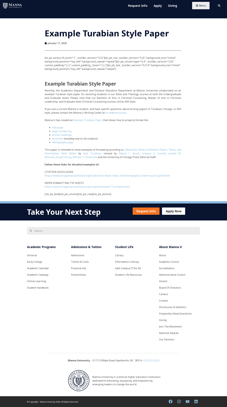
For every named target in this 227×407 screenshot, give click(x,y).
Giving (172, 6)
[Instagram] (179, 401)
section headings (62, 135)
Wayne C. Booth (129, 153)
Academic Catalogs (37, 274)
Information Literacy (127, 261)
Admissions (77, 255)
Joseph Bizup (63, 157)
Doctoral (32, 255)
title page (57, 127)
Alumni (163, 281)
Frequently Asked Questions (175, 313)
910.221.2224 (151, 360)
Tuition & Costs (80, 261)
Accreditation (166, 268)
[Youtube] (187, 401)
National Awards (169, 333)
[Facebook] (170, 401)
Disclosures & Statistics (172, 307)
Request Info (137, 6)
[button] (219, 5)
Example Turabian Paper (88, 120)
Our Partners (166, 339)
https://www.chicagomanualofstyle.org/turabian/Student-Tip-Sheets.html (87, 186)
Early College (34, 261)
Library (119, 255)
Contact (163, 300)
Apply (158, 6)
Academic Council (169, 261)
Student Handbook (38, 287)
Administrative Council (172, 274)
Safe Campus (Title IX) (128, 268)
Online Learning (36, 281)
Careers (163, 294)
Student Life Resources (128, 274)
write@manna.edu (115, 112)
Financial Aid (78, 268)
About (162, 255)
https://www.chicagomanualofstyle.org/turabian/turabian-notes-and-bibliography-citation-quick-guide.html (107, 175)
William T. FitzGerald (85, 157)
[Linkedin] (196, 401)
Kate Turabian (92, 153)
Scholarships (78, 274)
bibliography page (62, 142)
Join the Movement (170, 326)
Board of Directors (170, 287)
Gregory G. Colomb (154, 153)
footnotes (57, 138)
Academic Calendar (38, 268)
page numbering (61, 131)
